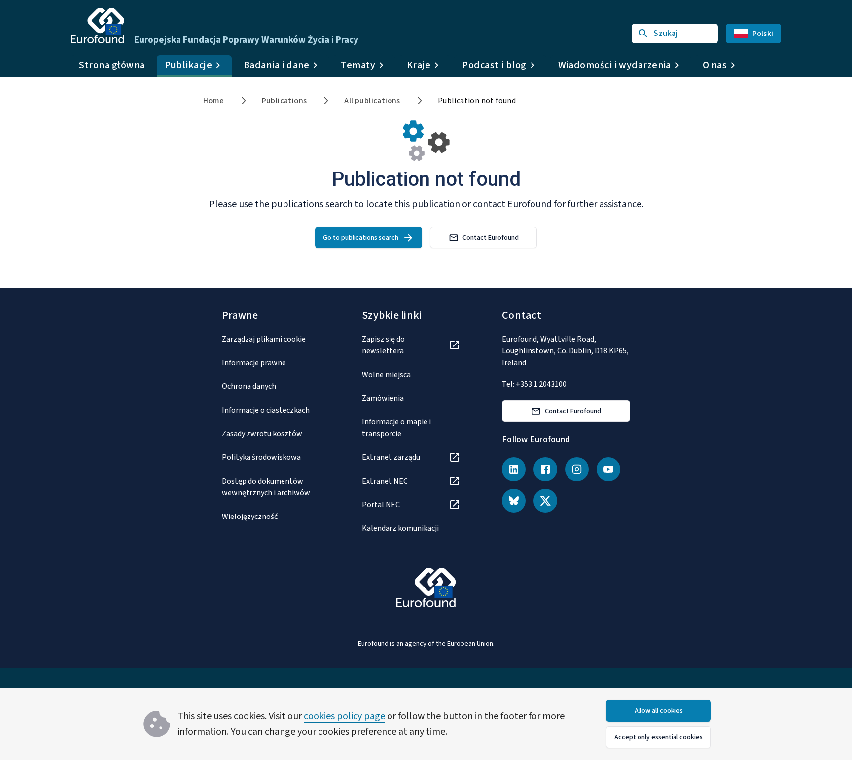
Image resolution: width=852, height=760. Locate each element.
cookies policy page (344, 716)
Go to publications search (360, 237)
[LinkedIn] (514, 469)
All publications (372, 100)
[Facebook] (545, 469)
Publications (284, 100)
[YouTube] (608, 469)
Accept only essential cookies (658, 737)
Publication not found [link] (477, 100)
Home (213, 100)
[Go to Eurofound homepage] (97, 25)
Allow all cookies (659, 711)
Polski (763, 33)
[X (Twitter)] (545, 501)
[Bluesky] (514, 501)
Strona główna (112, 65)
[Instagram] (577, 469)
